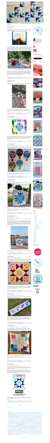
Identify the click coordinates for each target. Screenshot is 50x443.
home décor (9, 421)
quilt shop (19, 427)
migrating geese (20, 423)
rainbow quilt (24, 428)
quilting (34, 427)
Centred (26, 415)
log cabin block (35, 422)
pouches (30, 426)
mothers (41, 423)
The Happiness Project (12, 432)
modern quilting (36, 423)
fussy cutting (9, 420)
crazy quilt (24, 416)
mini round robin (25, 423)
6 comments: (15, 322)
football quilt (19, 419)
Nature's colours (24, 424)
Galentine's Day (11, 420)
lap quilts (26, 422)
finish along (24, 418)
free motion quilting (28, 419)
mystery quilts (19, 424)
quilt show (21, 427)
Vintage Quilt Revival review (23, 433)
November (35, 216)
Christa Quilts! (41, 415)
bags (13, 413)
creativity (29, 416)
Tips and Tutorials (15, 23)
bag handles (9, 413)
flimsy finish (11, 419)
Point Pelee (22, 426)
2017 (34, 238)
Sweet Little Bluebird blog (14, 431)
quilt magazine (10, 427)
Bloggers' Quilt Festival (17, 414)
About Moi (11, 23)
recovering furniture (38, 428)
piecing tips (32, 425)
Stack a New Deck (37, 430)
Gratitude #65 (9, 28)
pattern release (20, 291)
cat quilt (19, 415)
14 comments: (15, 141)
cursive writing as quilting (37, 416)
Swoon (20, 431)
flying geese (16, 419)
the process (15, 432)
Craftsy (19, 416)
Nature (12, 78)
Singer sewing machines (12, 430)
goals (25, 420)
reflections (41, 428)
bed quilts (34, 413)
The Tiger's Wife (20, 432)
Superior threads (9, 431)
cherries (35, 415)
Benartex (38, 413)
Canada (41, 414)
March (35, 232)
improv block (22, 421)
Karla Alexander (9, 422)
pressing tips (40, 426)
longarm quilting (40, 422)
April (34, 231)
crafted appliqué (17, 416)
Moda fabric (34, 423)
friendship (38, 419)
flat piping (9, 419)
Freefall (32, 419)
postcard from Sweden (27, 426)
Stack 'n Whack (34, 430)
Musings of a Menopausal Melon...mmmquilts (22, 3)
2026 (34, 211)
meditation (13, 423)
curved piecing (41, 416)
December (35, 215)
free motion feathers (22, 419)
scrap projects (10, 429)
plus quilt (19, 426)
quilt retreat (13, 427)
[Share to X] (19, 77)
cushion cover (14, 291)
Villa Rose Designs (19, 433)
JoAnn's (38, 421)
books (9, 78)
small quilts (17, 430)
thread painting (29, 432)
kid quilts (13, 422)
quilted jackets (30, 427)
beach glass (24, 413)
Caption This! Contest (12, 415)
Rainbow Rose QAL (27, 428)
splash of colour (26, 430)
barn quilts (15, 413)
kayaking (11, 422)
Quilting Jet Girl (27, 366)
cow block (15, 416)
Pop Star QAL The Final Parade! (13, 217)
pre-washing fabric (33, 426)
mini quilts (23, 423)
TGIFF (41, 431)
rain (17, 428)
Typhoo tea (11, 433)
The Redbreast (18, 432)
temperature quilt (35, 431)
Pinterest (8, 426)
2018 (34, 237)
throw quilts (14, 213)
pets (20, 425)
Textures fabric (39, 431)
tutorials (9, 433)
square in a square (31, 430)
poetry (20, 426)
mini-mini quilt (28, 423)
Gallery (30, 23)
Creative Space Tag (27, 416)
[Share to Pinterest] (20, 322)
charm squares (33, 415)
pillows (36, 425)
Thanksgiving (9, 432)
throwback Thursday (38, 432)
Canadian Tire (9, 415)
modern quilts (39, 423)
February (35, 233)
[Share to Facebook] (20, 77)
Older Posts (30, 404)
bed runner (12, 291)
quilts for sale (15, 428)
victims (16, 433)
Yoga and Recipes (21, 23)
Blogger (26, 437)
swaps (11, 431)
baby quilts (10, 291)
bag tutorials (11, 413)
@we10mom (23, 109)
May (34, 230)
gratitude (11, 78)
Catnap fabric (21, 415)
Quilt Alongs (26, 23)
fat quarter (12, 418)
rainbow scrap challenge (32, 428)
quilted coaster (27, 427)
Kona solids (18, 422)
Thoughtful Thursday (24, 432)
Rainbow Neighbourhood (20, 428)
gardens (13, 420)
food (17, 419)
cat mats (17, 415)
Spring (28, 430)
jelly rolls (36, 421)
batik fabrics (17, 413)
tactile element (28, 431)
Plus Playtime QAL (16, 426)
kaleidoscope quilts (40, 421)
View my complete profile (35, 43)
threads (33, 432)
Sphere (24, 430)
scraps (21, 429)
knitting (16, 422)
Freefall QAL (34, 419)
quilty (16, 428)
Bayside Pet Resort (20, 413)
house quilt (14, 421)
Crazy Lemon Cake (21, 416)
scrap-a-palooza (18, 429)
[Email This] (18, 77)
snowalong (20, 430)
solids (23, 430)
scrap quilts (14, 429)
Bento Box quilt (41, 413)
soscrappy (25, 146)
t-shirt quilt (22, 431)
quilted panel (32, 427)
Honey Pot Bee (11, 421)
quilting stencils (11, 428)
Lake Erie (22, 422)
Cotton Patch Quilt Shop (11, 416)
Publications (33, 23)
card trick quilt (15, 415)
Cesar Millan (28, 415)
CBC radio (24, 415)
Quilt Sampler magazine (16, 427)
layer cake (28, 422)
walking (38, 433)
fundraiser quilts (40, 419)
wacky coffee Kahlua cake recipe (34, 433)
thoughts (26, 432)
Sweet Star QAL (18, 431)
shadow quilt (9, 430)
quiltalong (12, 213)
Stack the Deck (40, 430)
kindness (15, 422)
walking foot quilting (40, 433)
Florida (13, 419)
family (11, 418)
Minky (29, 423)
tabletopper (26, 431)
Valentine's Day (14, 433)
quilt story (23, 427)
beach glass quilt (26, 413)
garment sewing (15, 420)
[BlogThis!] (18, 322)
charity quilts (30, 415)
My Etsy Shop (37, 23)
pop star (24, 426)
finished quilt (27, 418)
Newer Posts (8, 404)
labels (20, 422)
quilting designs (36, 427)
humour (16, 421)
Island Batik (32, 421)
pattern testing (9, 425)
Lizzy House (32, 422)
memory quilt (15, 423)
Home (8, 23)
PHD (24, 425)
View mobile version (19, 405)
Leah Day (30, 422)
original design (10, 213)
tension (37, 431)
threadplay (31, 432)
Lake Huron (24, 422)
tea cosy (31, 431)
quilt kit (8, 427)
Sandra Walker (38, 38)
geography (18, 420)
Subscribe (37, 58)
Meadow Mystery (10, 423)
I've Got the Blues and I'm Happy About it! (14, 145)
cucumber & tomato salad (33, 416)
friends (36, 419)
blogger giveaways (13, 414)
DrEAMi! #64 (9, 82)
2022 (34, 214)
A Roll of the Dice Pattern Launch (13, 365)
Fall (9, 418)
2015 (34, 240)
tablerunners (24, 431)
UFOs (12, 433)
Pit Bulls (10, 426)
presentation (36, 426)
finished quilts (31, 418)
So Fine (21, 430)
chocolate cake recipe (38, 415)
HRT (15, 421)
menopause (18, 423)
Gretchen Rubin (38, 420)
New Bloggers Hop (33, 424)
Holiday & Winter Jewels (11, 209)
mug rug (10, 424)
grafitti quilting (27, 420)
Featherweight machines (19, 418)
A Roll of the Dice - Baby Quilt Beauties (14, 257)
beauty (32, 413)
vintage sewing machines (28, 433)
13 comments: (15, 77)
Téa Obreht (33, 431)
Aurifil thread (35, 412)
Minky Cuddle (32, 423)
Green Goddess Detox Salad (34, 420)
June (34, 219)
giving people (20, 420)
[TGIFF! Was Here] (37, 293)
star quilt (22, 291)
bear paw (31, 413)
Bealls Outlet (29, 413)
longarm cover (37, 422)
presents (37, 426)
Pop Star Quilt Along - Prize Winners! (13, 117)
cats (22, 415)
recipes (36, 428)
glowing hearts (23, 420)
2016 (34, 239)
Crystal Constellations (11, 180)
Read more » (8, 111)
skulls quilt (15, 430)
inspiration (28, 421)
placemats (12, 426)
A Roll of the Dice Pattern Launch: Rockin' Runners (16, 295)
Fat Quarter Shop (15, 418)
